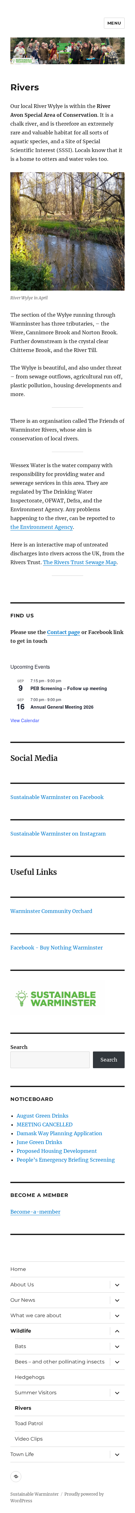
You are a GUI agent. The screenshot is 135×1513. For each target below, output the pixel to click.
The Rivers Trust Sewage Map (79, 562)
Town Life (22, 1454)
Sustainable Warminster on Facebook (57, 797)
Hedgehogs (30, 1377)
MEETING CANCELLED (45, 1124)
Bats (20, 1346)
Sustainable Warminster (34, 1494)
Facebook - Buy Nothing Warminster (56, 947)
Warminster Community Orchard (51, 911)
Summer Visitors (36, 1393)
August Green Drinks (42, 1116)
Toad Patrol (29, 1423)
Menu (114, 23)
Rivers (23, 1408)
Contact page (63, 632)
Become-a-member (35, 1212)
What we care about (36, 1315)
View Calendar (24, 720)
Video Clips (29, 1439)
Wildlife (20, 1331)
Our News (22, 1300)
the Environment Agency (41, 527)
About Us (22, 1285)
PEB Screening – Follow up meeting (68, 688)
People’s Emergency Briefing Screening (66, 1160)
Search (19, 1047)
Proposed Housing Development (57, 1151)
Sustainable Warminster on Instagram (58, 833)
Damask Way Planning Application (59, 1133)
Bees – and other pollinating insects (60, 1362)
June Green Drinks (39, 1142)
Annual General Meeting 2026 (62, 707)
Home (18, 1269)
